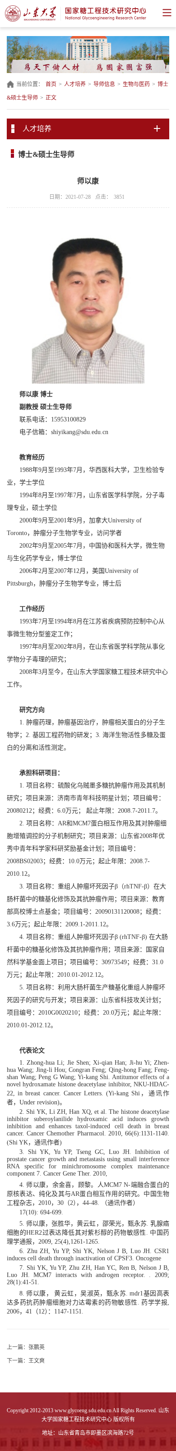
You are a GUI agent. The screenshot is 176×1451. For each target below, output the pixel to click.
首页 (51, 84)
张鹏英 (36, 1347)
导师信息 (104, 84)
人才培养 (75, 84)
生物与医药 (136, 84)
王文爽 (36, 1361)
